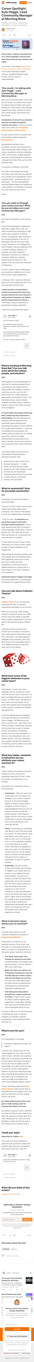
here (21, 1136)
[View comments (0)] (10, 35)
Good (13, 1194)
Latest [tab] (9, 1273)
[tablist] (10, 1249)
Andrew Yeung (10, 28)
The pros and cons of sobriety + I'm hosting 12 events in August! (12, 1284)
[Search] (30, 1273)
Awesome (5, 1194)
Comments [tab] (6, 1249)
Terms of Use (26, 1224)
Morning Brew (7, 140)
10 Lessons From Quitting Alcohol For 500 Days (12, 1279)
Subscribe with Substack (18, 1336)
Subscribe (23, 3)
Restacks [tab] (14, 1249)
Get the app (26, 1353)
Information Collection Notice (20, 1226)
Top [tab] (4, 1273)
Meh (18, 1194)
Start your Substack (12, 1353)
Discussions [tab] (16, 1273)
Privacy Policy (23, 1344)
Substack (7, 1358)
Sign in (30, 3)
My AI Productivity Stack (11, 1294)
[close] (28, 1300)
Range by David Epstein (11, 937)
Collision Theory (8, 602)
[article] (17, 1284)
